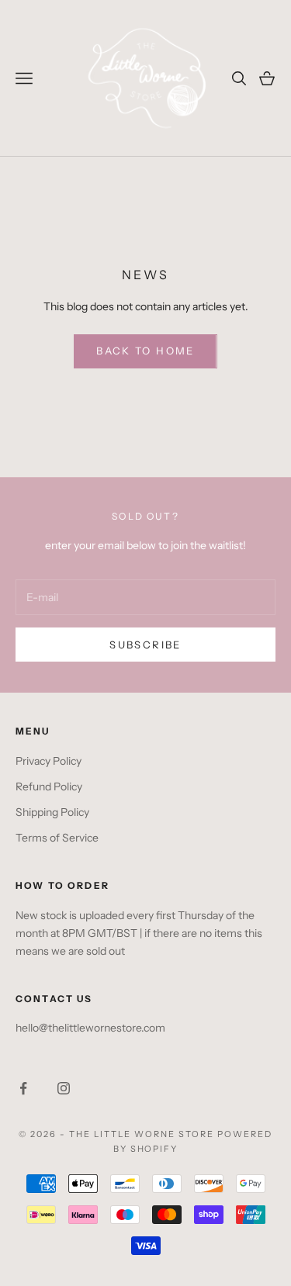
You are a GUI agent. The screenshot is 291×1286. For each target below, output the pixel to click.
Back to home (145, 350)
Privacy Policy (48, 761)
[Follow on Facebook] (23, 1088)
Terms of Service (57, 838)
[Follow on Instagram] (63, 1088)
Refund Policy (49, 786)
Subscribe (145, 644)
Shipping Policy (52, 812)
